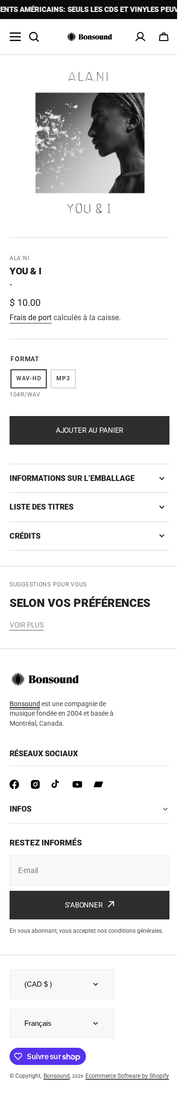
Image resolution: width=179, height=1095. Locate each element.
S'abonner (80, 905)
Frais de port (31, 317)
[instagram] (35, 784)
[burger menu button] (15, 36)
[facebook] (14, 784)
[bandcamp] (98, 784)
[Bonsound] (90, 36)
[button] (163, 36)
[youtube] (77, 784)
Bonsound (56, 1084)
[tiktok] (56, 784)
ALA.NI (19, 258)
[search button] (34, 36)
